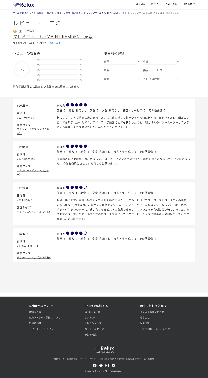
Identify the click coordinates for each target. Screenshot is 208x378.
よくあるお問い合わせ (152, 311)
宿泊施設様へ (36, 323)
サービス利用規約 (70, 359)
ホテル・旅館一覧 (94, 328)
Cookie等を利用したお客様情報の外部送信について (121, 359)
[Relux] (23, 4)
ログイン (156, 4)
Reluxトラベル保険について (44, 317)
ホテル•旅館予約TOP (23, 12)
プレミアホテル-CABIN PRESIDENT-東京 (107, 12)
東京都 (50, 12)
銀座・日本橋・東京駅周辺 (70, 12)
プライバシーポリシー (88, 359)
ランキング (90, 317)
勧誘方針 (57, 359)
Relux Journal (92, 311)
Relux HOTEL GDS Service (155, 328)
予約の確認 (189, 4)
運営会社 (145, 317)
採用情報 (145, 323)
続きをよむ (80, 219)
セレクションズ (93, 323)
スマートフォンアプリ (41, 328)
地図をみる (55, 42)
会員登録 (141, 4)
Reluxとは (172, 4)
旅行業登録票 (149, 359)
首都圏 (40, 12)
